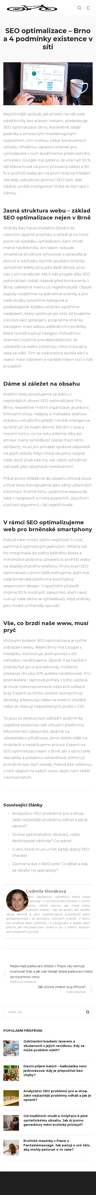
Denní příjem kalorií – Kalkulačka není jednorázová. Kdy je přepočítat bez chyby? (54, 1070)
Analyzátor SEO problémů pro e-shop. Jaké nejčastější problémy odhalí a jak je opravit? (50, 819)
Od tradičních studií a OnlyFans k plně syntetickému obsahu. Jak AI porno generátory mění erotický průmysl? (55, 1120)
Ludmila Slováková (46, 891)
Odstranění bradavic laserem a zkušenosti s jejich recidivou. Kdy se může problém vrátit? (54, 1045)
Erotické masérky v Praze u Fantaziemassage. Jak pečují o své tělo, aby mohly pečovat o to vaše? (56, 1145)
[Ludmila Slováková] (17, 900)
